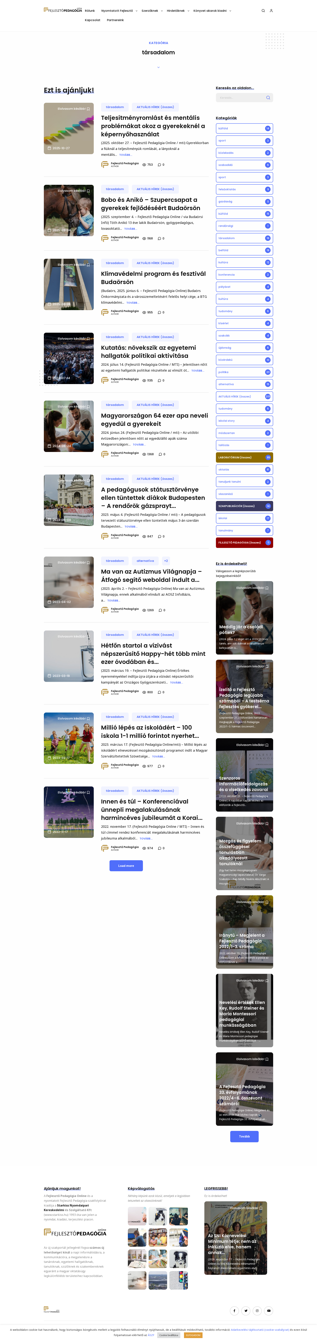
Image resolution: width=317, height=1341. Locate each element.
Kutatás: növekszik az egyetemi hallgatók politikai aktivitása (148, 352)
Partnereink (115, 20)
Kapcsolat (92, 20)
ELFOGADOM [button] (193, 1335)
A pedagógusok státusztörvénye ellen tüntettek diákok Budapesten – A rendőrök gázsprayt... (153, 497)
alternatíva (145, 561)
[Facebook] (234, 1310)
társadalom (115, 107)
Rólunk (90, 11)
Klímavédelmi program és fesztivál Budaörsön (153, 278)
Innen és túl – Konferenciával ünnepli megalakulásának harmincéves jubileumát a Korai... (152, 809)
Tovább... (125, 155)
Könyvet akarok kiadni (210, 11)
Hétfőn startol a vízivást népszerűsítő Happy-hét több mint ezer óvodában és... (153, 653)
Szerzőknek (150, 11)
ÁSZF (150, 1335)
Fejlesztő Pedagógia (125, 163)
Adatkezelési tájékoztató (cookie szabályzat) (260, 1329)
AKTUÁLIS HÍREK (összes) (155, 107)
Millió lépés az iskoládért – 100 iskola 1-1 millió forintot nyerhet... (150, 731)
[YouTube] (268, 1310)
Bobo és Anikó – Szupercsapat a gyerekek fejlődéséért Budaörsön (150, 204)
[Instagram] (257, 1310)
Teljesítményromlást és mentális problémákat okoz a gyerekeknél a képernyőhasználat (153, 126)
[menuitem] (90, 12)
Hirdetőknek (176, 11)
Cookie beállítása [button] (168, 1335)
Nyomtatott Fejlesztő (117, 11)
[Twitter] (245, 1310)
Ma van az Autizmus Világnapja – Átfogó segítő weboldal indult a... (151, 575)
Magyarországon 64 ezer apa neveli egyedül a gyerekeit (154, 419)
